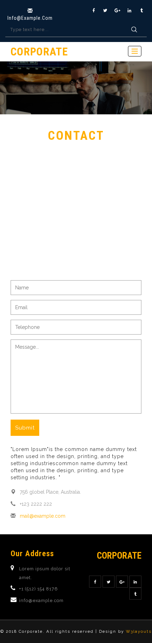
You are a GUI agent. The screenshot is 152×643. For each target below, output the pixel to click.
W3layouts (139, 631)
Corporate (39, 52)
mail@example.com (42, 516)
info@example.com (30, 18)
